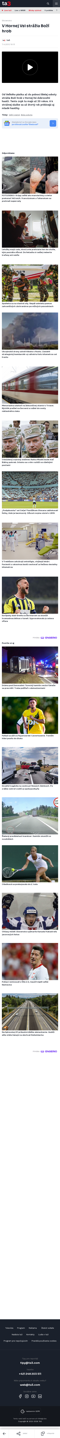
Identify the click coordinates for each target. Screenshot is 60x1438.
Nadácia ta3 (17, 1334)
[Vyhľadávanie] (48, 3)
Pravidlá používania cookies (44, 1341)
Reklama (33, 1328)
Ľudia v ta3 (43, 1334)
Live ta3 (7, 10)
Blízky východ (35, 10)
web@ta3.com (30, 1384)
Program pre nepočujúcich (15, 1341)
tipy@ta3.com (30, 1362)
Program (21, 1328)
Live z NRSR (20, 10)
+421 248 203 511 (30, 1373)
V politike (49, 10)
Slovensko (7, 20)
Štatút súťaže (47, 1328)
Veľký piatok (14, 115)
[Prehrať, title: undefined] (30, 67)
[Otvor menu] (56, 3)
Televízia (9, 1328)
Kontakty (30, 1334)
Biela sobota (26, 115)
